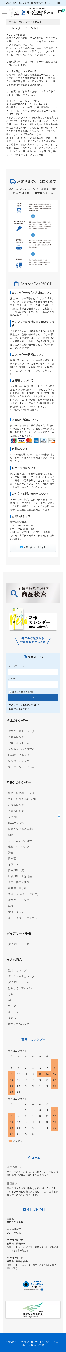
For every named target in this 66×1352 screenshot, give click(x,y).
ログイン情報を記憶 (22, 692)
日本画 (12, 858)
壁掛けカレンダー (18, 970)
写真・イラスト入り (20, 743)
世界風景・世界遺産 (20, 876)
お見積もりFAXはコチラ (26, 410)
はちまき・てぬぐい (20, 988)
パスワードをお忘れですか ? (24, 704)
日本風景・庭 (16, 870)
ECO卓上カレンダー (20, 755)
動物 (10, 834)
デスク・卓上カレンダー (22, 731)
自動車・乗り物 (17, 888)
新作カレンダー (17, 805)
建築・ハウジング (18, 846)
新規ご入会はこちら (19, 709)
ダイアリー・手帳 (18, 944)
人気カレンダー (17, 737)
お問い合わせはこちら (34, 547)
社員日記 (12, 1183)
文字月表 (13, 817)
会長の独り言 (15, 1167)
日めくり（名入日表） (21, 828)
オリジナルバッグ (18, 1024)
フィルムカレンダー (20, 840)
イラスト (13, 864)
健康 (10, 906)
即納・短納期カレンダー (22, 793)
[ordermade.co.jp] (31, 14)
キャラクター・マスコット (24, 767)
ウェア (12, 1006)
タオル (12, 1018)
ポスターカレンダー (20, 900)
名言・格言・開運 (18, 882)
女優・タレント (17, 912)
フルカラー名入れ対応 (21, 749)
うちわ (12, 994)
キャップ (13, 1012)
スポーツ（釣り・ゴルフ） (24, 894)
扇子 (10, 1000)
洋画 (10, 852)
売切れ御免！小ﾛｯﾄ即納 (22, 799)
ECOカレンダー (17, 822)
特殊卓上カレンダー (20, 761)
